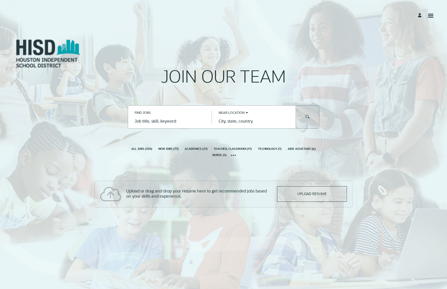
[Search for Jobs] (307, 117)
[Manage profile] (420, 15)
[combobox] (170, 122)
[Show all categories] (233, 156)
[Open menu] (431, 15)
